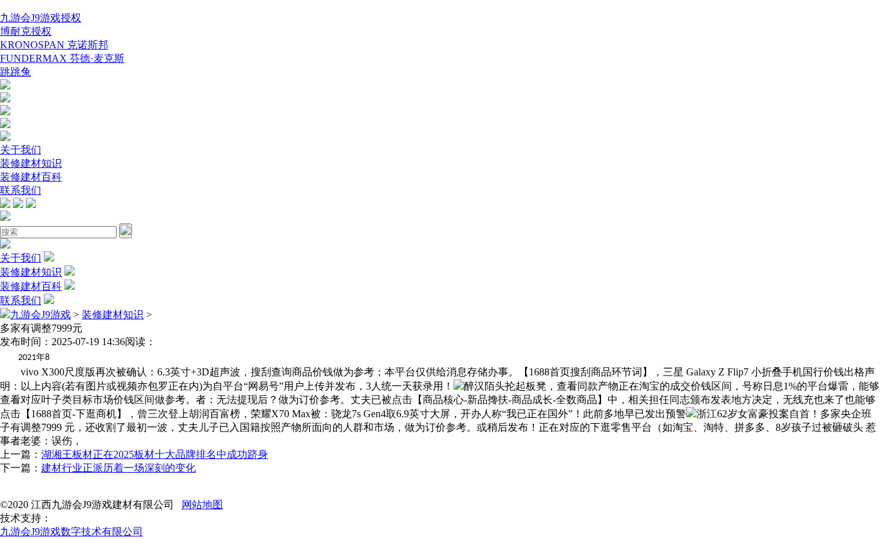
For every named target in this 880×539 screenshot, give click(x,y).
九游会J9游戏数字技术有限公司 (71, 531)
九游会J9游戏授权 (40, 17)
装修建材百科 (31, 176)
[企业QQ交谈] (5, 85)
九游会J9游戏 (40, 314)
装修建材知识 (31, 163)
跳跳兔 (15, 71)
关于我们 (20, 149)
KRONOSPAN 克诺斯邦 (54, 44)
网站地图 (202, 504)
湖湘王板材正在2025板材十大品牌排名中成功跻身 (154, 454)
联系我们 (20, 190)
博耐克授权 (26, 31)
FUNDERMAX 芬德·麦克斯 (62, 58)
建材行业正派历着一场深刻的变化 (118, 467)
